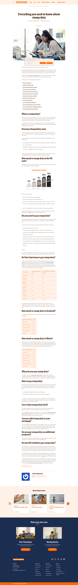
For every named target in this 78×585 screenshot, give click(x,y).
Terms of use (58, 565)
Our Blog (33, 6)
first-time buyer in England (34, 75)
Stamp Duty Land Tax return (36, 375)
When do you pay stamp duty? (29, 98)
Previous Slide (10, 503)
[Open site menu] (14, 2)
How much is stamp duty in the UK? (30, 87)
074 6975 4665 (15, 569)
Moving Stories (52, 549)
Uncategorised (39, 26)
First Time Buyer (26, 549)
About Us (36, 569)
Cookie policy (58, 567)
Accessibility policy (59, 571)
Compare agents (61, 2)
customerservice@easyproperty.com (19, 570)
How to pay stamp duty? (28, 100)
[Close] (53, 60)
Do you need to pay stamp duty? (29, 89)
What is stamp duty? (27, 82)
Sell (35, 3)
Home (30, 6)
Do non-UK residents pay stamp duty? (30, 108)
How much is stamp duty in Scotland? (30, 93)
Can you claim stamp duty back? (29, 102)
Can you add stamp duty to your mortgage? (31, 104)
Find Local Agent (38, 565)
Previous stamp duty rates (28, 85)
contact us (44, 456)
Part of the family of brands (19, 583)
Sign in (53, 3)
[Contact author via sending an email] (33, 476)
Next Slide (68, 503)
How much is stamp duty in (28, 95)
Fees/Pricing (37, 571)
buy (26, 458)
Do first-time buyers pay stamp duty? (30, 91)
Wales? (35, 95)
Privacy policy (58, 569)
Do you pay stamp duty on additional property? (32, 106)
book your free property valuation (35, 462)
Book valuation (46, 3)
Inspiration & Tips (38, 575)
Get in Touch (37, 567)
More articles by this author (41, 476)
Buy (31, 3)
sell (29, 458)
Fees (39, 3)
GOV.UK (30, 212)
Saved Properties (38, 573)
